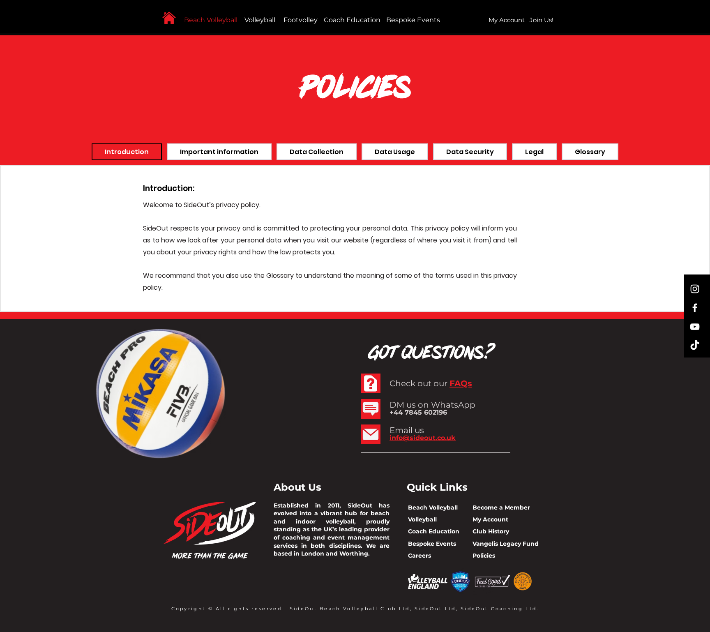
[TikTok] (695, 345)
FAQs (461, 383)
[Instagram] (695, 289)
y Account (493, 519)
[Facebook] (695, 308)
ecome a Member (503, 507)
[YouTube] (695, 326)
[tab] (127, 151)
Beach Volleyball (210, 20)
